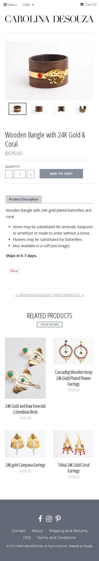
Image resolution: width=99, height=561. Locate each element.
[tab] (23, 199)
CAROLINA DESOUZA (29, 546)
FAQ (27, 537)
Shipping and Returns (68, 531)
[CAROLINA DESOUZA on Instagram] (49, 519)
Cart (90, 4)
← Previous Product (34, 295)
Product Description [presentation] (23, 199)
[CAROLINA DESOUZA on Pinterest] (58, 519)
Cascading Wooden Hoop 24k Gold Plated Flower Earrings (73, 378)
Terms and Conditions (56, 537)
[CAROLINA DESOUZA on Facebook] (40, 519)
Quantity (12, 166)
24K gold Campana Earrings (25, 465)
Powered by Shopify (80, 546)
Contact (19, 531)
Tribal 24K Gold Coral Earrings (73, 468)
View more (49, 324)
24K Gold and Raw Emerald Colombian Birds (25, 409)
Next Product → (69, 295)
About (37, 531)
